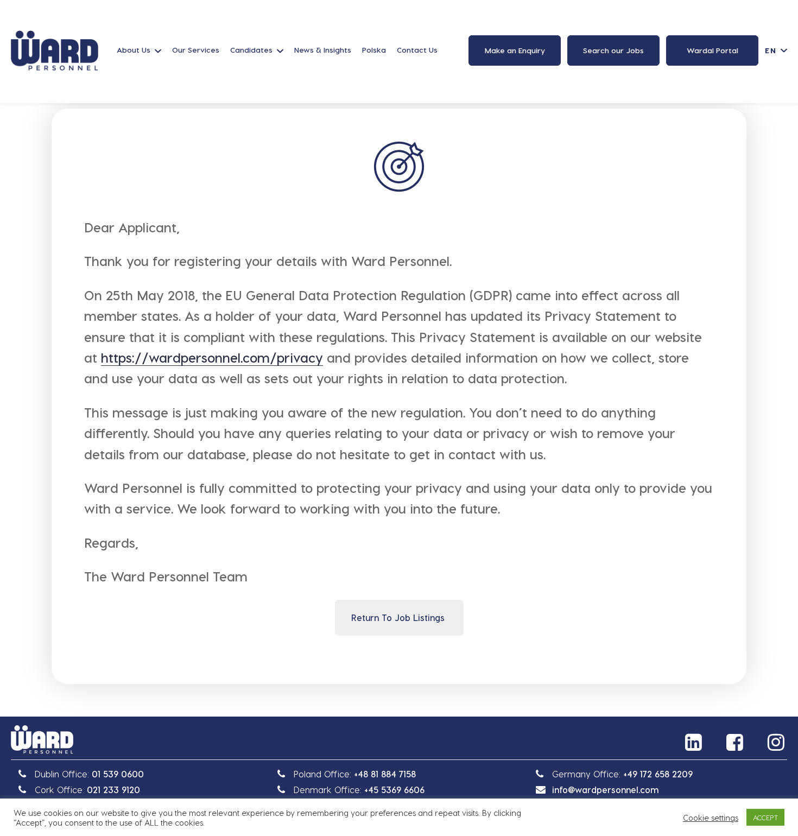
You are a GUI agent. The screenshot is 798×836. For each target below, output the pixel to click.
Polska (374, 49)
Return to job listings (398, 617)
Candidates (251, 49)
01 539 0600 (118, 774)
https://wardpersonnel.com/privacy (212, 357)
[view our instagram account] (777, 742)
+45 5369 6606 (394, 789)
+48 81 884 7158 (385, 774)
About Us (133, 49)
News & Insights (322, 49)
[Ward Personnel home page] (54, 50)
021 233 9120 (113, 789)
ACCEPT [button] (765, 817)
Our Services (195, 49)
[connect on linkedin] (695, 742)
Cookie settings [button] (710, 817)
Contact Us (417, 49)
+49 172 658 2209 (658, 774)
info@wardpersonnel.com (605, 789)
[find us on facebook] (736, 742)
